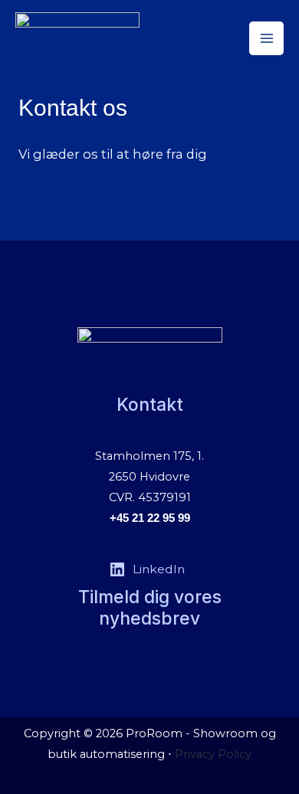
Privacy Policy (213, 754)
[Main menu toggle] (266, 38)
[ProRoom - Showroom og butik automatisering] (77, 38)
